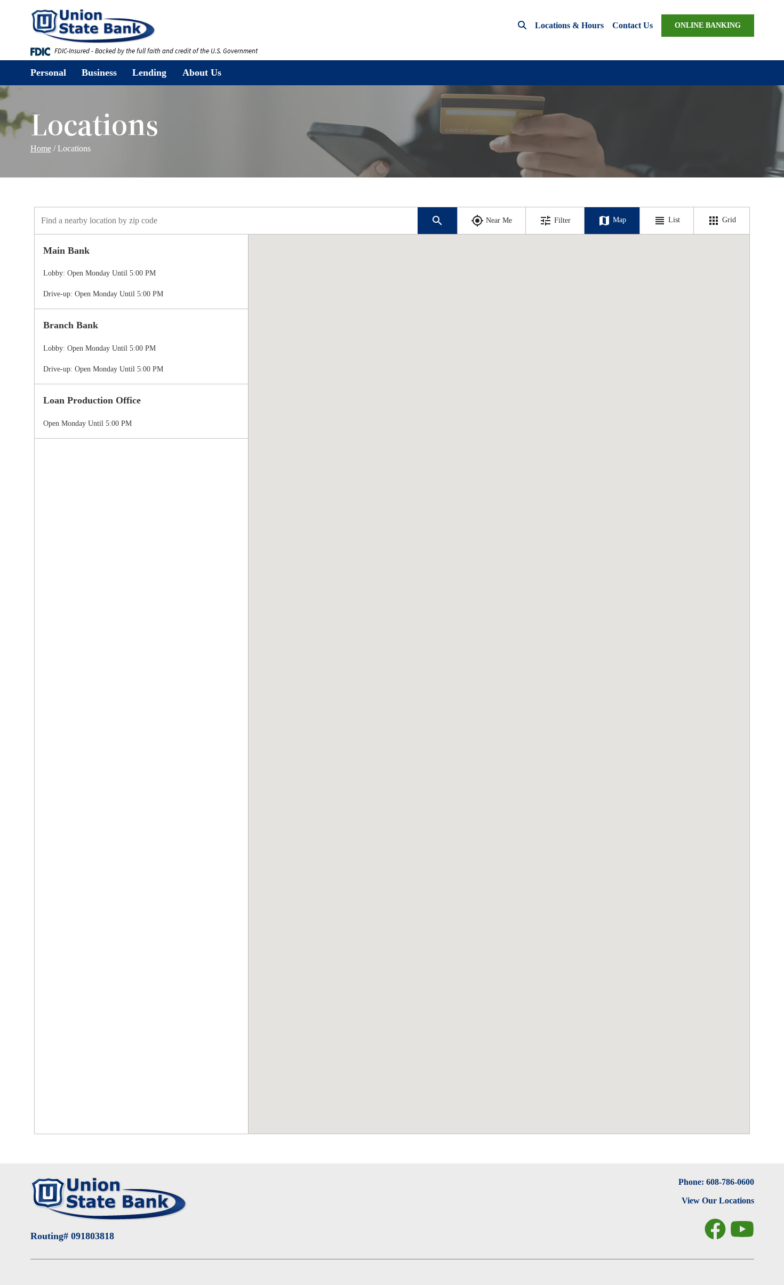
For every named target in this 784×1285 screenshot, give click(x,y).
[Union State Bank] (97, 26)
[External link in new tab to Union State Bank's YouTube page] (742, 1229)
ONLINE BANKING (708, 25)
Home (40, 148)
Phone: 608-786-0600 (716, 1181)
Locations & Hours (569, 25)
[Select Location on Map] (141, 272)
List (673, 220)
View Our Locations (718, 1200)
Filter (562, 220)
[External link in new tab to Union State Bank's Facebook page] (715, 1229)
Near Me (499, 220)
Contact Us (632, 25)
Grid (728, 220)
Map (618, 220)
